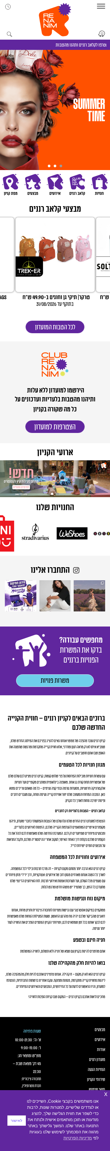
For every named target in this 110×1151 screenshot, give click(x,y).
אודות (101, 1049)
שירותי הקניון (96, 1079)
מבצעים (100, 1029)
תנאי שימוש (97, 1089)
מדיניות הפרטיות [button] (77, 1138)
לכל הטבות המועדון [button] (55, 327)
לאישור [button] (16, 1121)
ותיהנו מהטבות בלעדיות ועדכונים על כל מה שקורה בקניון (55, 404)
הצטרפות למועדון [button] (55, 427)
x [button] (105, 1093)
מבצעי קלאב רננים (55, 209)
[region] (55, 110)
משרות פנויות (55, 681)
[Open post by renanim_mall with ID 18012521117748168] (20, 595)
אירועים (100, 1039)
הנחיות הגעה (96, 1069)
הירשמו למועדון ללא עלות (55, 390)
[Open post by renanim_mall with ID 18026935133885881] (89, 595)
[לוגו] (83, 533)
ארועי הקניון (55, 452)
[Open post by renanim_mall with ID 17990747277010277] (55, 595)
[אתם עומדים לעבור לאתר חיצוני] (101, 34)
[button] (55, 19)
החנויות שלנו (55, 507)
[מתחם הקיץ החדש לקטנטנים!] (55, 478)
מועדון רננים (97, 1059)
